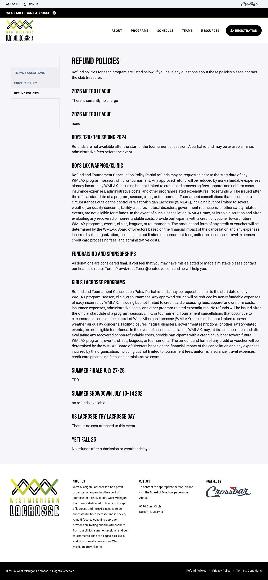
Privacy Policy (25, 83)
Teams (187, 30)
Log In (14, 4)
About (117, 30)
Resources (210, 30)
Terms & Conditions (29, 73)
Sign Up (33, 4)
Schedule (165, 30)
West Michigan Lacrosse (28, 13)
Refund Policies (26, 93)
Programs (139, 30)
